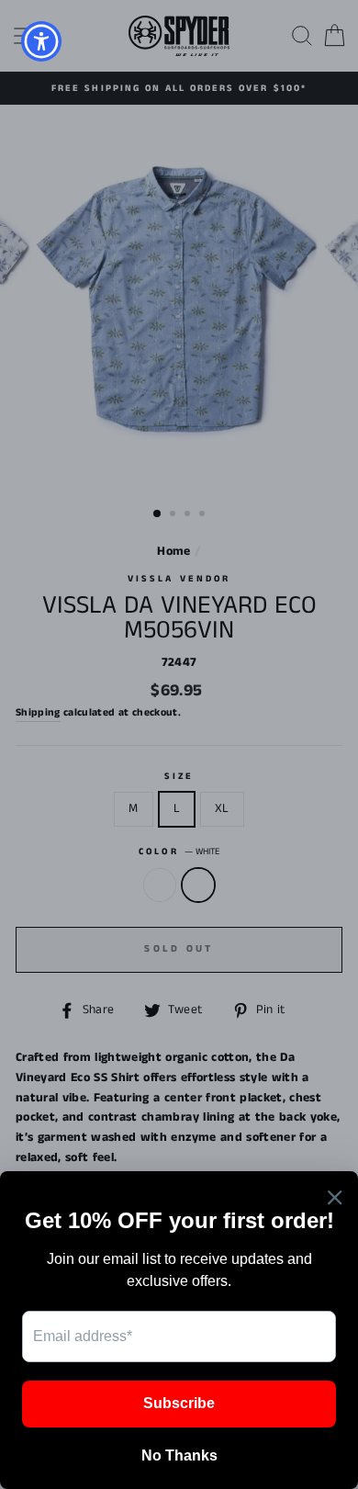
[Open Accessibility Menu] (41, 41)
